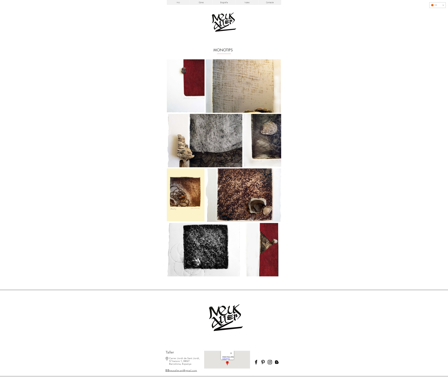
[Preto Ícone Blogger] (277, 362)
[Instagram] (270, 362)
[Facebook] (256, 362)
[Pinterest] (263, 362)
